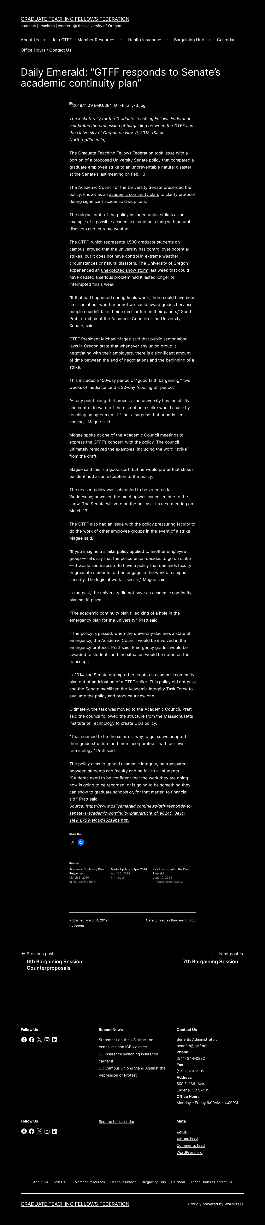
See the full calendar (116, 1121)
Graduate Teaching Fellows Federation (75, 19)
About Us (30, 39)
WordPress (233, 1204)
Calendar (226, 39)
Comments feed (191, 1145)
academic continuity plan (133, 194)
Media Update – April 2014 (129, 869)
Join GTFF (62, 39)
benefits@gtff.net (192, 1046)
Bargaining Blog (183, 920)
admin (79, 926)
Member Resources (96, 39)
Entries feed (187, 1138)
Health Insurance (144, 39)
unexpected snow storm (124, 270)
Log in (182, 1131)
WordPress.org (189, 1152)
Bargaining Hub (189, 39)
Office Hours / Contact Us (46, 50)
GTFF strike (135, 681)
